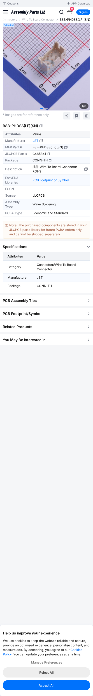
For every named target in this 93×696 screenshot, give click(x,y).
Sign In (83, 12)
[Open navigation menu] (5, 12)
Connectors (9, 19)
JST (35, 140)
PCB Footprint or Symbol (51, 180)
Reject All (46, 672)
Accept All (46, 685)
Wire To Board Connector (38, 19)
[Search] (61, 12)
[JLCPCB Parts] (28, 12)
